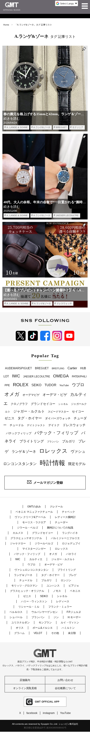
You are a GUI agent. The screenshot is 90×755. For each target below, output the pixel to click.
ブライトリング (31, 441)
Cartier (72, 368)
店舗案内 (25, 680)
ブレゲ (72, 575)
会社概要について (65, 688)
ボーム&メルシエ (43, 627)
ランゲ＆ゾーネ (24, 451)
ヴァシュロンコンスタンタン (31, 569)
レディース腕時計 (65, 517)
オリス (20, 627)
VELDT (38, 633)
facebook (31, 713)
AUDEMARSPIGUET (18, 368)
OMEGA (61, 376)
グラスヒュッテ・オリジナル (27, 590)
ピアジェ (74, 585)
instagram (49, 713)
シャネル (63, 404)
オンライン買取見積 (25, 688)
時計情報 (52, 462)
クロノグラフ (19, 404)
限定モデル (77, 464)
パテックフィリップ (18, 433)
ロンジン (66, 580)
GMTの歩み (34, 506)
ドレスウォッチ (64, 303)
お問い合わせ (65, 680)
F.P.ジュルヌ (74, 612)
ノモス (57, 590)
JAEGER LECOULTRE (67, 215)
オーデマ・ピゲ (55, 395)
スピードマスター (58, 411)
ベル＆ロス (15, 612)
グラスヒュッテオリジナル (26, 538)
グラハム (19, 633)
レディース (62, 601)
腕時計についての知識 (60, 527)
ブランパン (53, 441)
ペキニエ (75, 590)
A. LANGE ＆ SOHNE (17, 303)
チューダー (61, 522)
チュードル (17, 425)
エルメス (18, 532)
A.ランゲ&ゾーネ (41, 127)
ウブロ (78, 384)
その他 (55, 633)
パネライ (71, 554)
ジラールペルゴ (44, 543)
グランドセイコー (43, 404)
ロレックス (53, 451)
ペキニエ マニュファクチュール (34, 511)
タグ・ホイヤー (29, 418)
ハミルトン (68, 627)
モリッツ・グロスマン (24, 585)
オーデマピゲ (31, 395)
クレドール (56, 506)
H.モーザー (74, 617)
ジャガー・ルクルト (29, 411)
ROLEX (20, 384)
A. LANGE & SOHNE (17, 127)
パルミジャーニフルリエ (65, 538)
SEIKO (36, 385)
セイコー (78, 411)
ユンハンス (53, 585)
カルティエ (35, 559)
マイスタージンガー (34, 548)
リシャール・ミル (28, 606)
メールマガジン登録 (48, 482)
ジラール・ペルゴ (27, 527)
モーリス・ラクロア (34, 522)
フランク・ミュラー (60, 606)
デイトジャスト (36, 425)
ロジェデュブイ (71, 543)
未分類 (72, 633)
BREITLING (58, 368)
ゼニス (9, 418)
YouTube (64, 385)
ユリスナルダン (20, 622)
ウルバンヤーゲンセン (44, 612)
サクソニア (77, 127)
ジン (56, 617)
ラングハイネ (70, 532)
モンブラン (45, 622)
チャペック (68, 511)
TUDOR (50, 385)
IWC (16, 375)
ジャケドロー (18, 543)
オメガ (11, 394)
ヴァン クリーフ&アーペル (30, 517)
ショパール (15, 617)
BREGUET (61, 127)
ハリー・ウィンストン (34, 601)
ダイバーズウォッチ (58, 418)
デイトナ (54, 425)
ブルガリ (68, 441)
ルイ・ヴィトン (70, 622)
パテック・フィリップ (56, 432)
